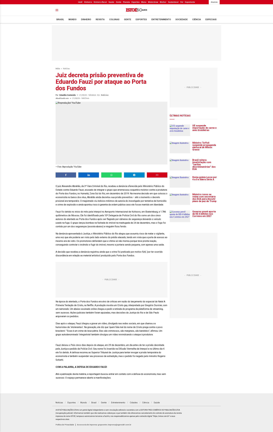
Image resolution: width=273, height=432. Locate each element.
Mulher (163, 2)
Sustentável (173, 2)
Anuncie (214, 2)
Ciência (196, 19)
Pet (181, 2)
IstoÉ (80, 2)
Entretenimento (161, 19)
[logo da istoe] (136, 10)
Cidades (134, 402)
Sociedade (181, 19)
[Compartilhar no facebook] (66, 175)
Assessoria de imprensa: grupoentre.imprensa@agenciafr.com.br (104, 425)
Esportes (135, 2)
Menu (143, 2)
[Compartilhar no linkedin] (88, 175)
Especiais (211, 19)
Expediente (190, 2)
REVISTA (100, 19)
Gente (118, 2)
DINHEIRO (86, 19)
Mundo (72, 19)
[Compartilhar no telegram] (134, 175)
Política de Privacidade (65, 425)
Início (58, 69)
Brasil (60, 19)
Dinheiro (88, 2)
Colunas (114, 19)
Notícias (66, 69)
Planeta (126, 2)
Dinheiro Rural (100, 2)
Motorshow (153, 2)
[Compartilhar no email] (157, 175)
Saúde (111, 2)
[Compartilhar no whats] (111, 175)
